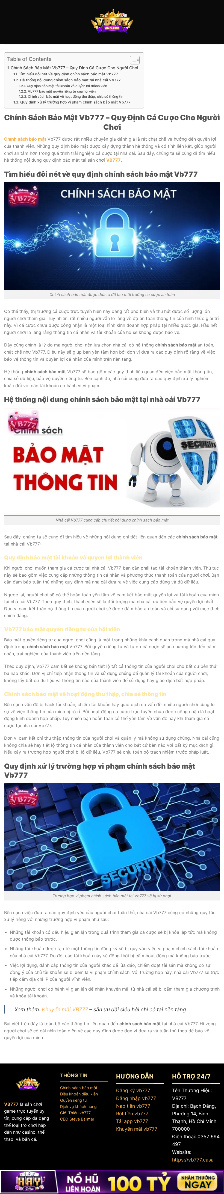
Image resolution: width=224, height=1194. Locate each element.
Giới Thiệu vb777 (75, 1112)
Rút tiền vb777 (132, 1113)
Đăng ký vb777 (133, 1090)
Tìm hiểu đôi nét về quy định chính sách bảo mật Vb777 (68, 74)
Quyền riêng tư (73, 1100)
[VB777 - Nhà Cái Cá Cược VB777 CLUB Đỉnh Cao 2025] (112, 22)
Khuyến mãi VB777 (65, 1009)
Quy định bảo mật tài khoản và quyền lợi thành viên (67, 86)
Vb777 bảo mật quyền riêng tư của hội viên (61, 91)
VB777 (113, 160)
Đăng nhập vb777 (136, 1098)
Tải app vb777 (132, 1121)
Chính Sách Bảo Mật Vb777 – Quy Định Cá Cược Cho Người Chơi (74, 67)
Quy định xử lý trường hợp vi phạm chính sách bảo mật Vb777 (75, 102)
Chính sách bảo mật (78, 1087)
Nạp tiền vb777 (133, 1106)
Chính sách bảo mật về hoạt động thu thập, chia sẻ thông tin (76, 96)
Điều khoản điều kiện (79, 1094)
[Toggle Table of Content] (132, 60)
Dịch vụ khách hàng (78, 1106)
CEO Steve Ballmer (77, 1119)
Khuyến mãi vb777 (136, 1129)
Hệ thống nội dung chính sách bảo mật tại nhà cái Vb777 (70, 80)
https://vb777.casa (193, 1160)
